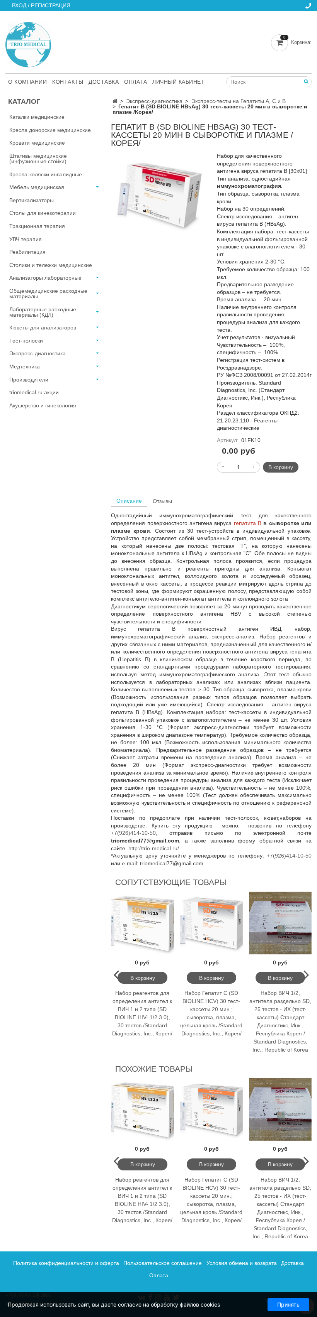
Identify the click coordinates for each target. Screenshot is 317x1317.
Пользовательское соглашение (162, 1263)
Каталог (24, 101)
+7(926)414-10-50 (133, 833)
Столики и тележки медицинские (50, 265)
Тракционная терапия (37, 226)
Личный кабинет (178, 82)
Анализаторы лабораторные (45, 278)
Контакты (67, 82)
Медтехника (24, 366)
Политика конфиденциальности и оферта (66, 1263)
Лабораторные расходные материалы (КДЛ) (42, 312)
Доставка (104, 82)
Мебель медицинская (36, 187)
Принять (288, 1304)
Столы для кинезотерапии (42, 213)
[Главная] (115, 101)
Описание (129, 501)
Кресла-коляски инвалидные (45, 174)
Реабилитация (27, 252)
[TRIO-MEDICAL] (28, 43)
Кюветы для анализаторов (42, 327)
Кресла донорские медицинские (50, 130)
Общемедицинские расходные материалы (48, 293)
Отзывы (162, 501)
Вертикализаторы (31, 200)
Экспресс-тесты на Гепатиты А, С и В (238, 101)
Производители (28, 380)
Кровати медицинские (37, 143)
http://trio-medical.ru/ (153, 848)
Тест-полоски (26, 341)
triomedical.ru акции (34, 392)
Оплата (135, 82)
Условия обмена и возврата (241, 1263)
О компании (27, 82)
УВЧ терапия (25, 239)
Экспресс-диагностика (154, 101)
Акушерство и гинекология (42, 405)
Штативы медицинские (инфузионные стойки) (38, 158)
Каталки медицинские (37, 117)
